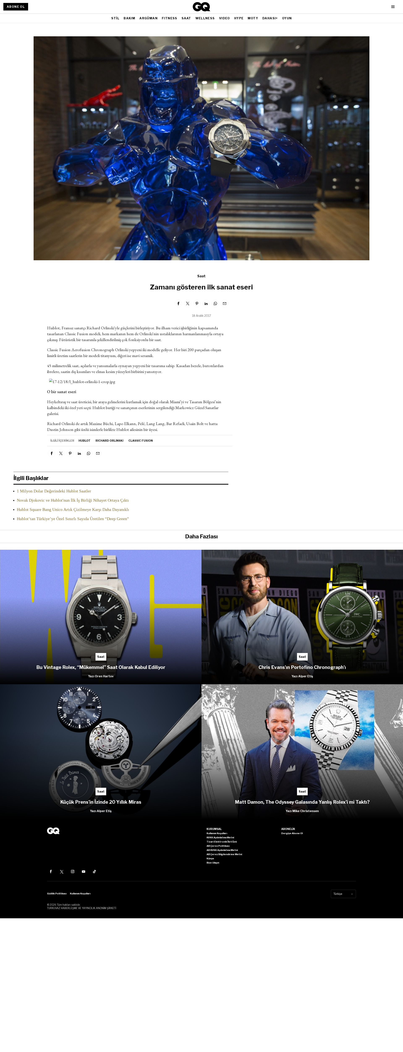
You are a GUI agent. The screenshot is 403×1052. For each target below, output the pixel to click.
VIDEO (224, 18)
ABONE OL (16, 6)
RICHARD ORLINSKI (109, 440)
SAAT (186, 18)
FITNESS (169, 18)
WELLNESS (205, 18)
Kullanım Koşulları (80, 893)
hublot (84, 440)
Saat (201, 276)
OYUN (287, 18)
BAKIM (129, 18)
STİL (115, 18)
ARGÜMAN (148, 18)
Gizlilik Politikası (57, 893)
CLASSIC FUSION (140, 440)
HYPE (239, 18)
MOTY (253, 18)
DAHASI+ (270, 18)
